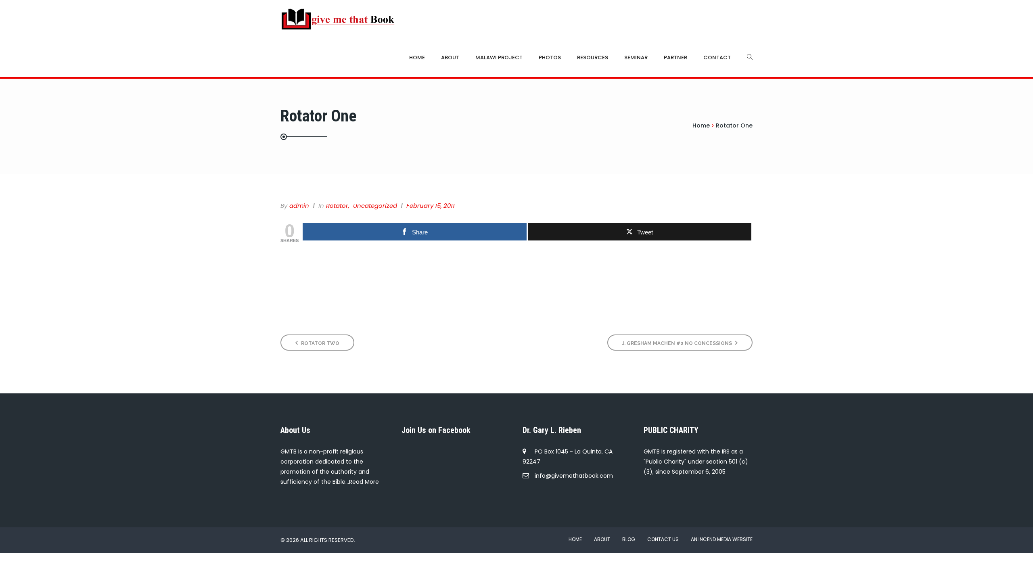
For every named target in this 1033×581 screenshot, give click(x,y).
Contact (717, 57)
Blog (628, 539)
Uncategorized (375, 205)
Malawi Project (499, 57)
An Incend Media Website (722, 539)
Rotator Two (319, 343)
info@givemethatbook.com (574, 476)
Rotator (337, 205)
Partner (675, 57)
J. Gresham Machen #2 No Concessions (677, 343)
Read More (364, 482)
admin (299, 205)
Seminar (636, 57)
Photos (550, 57)
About (450, 57)
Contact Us (663, 539)
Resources (592, 57)
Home (417, 57)
